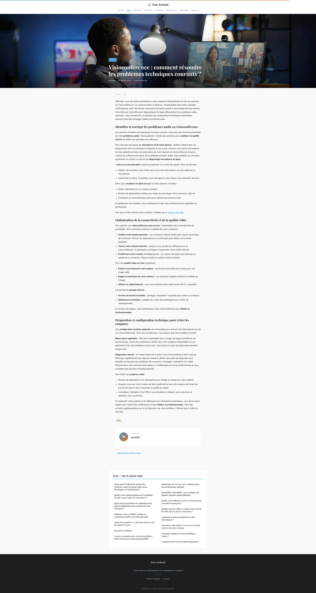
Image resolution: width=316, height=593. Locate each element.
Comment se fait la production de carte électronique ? (178, 518)
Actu (129, 10)
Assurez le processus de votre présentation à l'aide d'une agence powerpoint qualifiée (133, 537)
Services (194, 10)
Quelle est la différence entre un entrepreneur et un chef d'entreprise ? (181, 501)
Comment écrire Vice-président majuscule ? (180, 541)
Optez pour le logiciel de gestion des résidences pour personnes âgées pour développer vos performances (130, 487)
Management (171, 10)
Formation (148, 10)
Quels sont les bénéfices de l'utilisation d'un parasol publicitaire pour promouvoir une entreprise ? (133, 506)
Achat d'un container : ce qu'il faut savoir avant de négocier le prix (134, 523)
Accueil (121, 10)
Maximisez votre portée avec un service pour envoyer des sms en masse (180, 526)
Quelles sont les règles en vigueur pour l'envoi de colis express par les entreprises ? (181, 510)
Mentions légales (153, 579)
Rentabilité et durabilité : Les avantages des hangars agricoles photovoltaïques (180, 493)
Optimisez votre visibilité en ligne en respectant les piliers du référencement (131, 515)
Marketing (184, 10)
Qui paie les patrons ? (123, 530)
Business (137, 10)
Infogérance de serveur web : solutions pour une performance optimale (180, 485)
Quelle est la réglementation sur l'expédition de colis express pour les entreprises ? (133, 496)
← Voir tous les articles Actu (127, 453)
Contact (166, 579)
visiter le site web (175, 212)
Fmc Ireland (158, 4)
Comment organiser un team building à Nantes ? (178, 534)
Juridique (159, 10)
